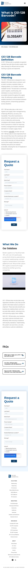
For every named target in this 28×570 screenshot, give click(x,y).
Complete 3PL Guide (14, 523)
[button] (25, 3)
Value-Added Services (14, 490)
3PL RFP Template (14, 532)
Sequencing (14, 485)
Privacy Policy (14, 552)
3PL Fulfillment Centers (14, 556)
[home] (6, 3)
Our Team (14, 545)
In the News (14, 548)
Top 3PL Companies (14, 525)
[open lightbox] (14, 281)
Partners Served (14, 536)
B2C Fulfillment (14, 494)
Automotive (14, 507)
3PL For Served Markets (14, 534)
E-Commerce (14, 487)
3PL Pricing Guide (14, 530)
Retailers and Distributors (14, 514)
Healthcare (14, 510)
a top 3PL (11, 131)
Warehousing (14, 483)
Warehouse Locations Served (14, 554)
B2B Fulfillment (14, 492)
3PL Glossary (4, 46)
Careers (14, 550)
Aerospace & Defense (14, 505)
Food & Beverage (14, 503)
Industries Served (14, 516)
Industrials (14, 512)
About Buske (14, 543)
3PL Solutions (14, 496)
